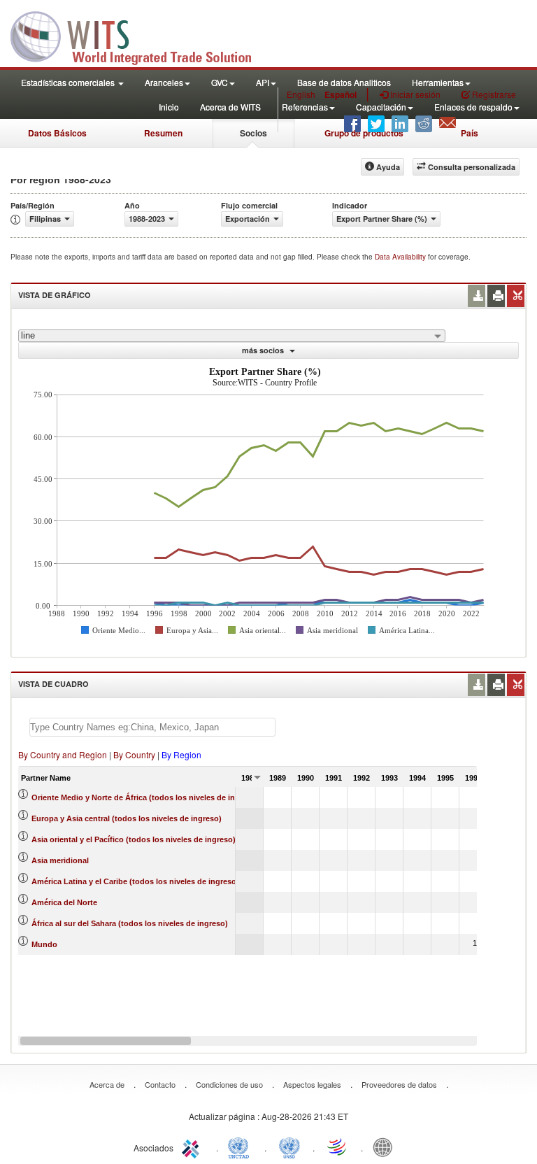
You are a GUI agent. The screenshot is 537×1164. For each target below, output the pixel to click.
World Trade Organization (338, 1147)
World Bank (386, 1147)
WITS (140, 35)
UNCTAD (241, 1147)
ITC (193, 1147)
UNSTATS (289, 1147)
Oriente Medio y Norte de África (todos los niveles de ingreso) (145, 797)
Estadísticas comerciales (69, 82)
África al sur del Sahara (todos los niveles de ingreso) (129, 923)
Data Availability (401, 257)
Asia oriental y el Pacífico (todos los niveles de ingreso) (133, 839)
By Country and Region (62, 754)
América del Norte (64, 902)
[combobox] (231, 335)
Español (340, 94)
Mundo (44, 944)
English (301, 94)
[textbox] (152, 727)
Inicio (169, 107)
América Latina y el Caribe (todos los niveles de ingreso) (135, 881)
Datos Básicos (57, 133)
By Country (134, 754)
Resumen (163, 133)
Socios (253, 133)
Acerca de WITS (230, 107)
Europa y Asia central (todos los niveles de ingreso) (126, 818)
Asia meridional (60, 860)
